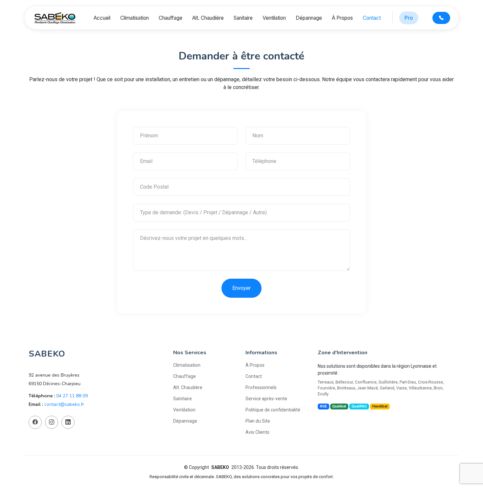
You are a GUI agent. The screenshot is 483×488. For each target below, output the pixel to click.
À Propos (342, 18)
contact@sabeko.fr (64, 404)
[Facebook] (35, 422)
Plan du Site (257, 421)
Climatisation (134, 18)
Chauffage (170, 18)
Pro (408, 18)
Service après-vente (266, 398)
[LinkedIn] (68, 422)
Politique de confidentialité (272, 409)
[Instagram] (51, 422)
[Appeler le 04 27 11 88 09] (441, 18)
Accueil (102, 18)
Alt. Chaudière (208, 18)
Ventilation (274, 18)
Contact (372, 18)
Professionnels (261, 387)
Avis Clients (257, 432)
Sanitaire (243, 18)
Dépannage (309, 18)
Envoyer (241, 288)
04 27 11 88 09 (72, 396)
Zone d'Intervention (342, 352)
